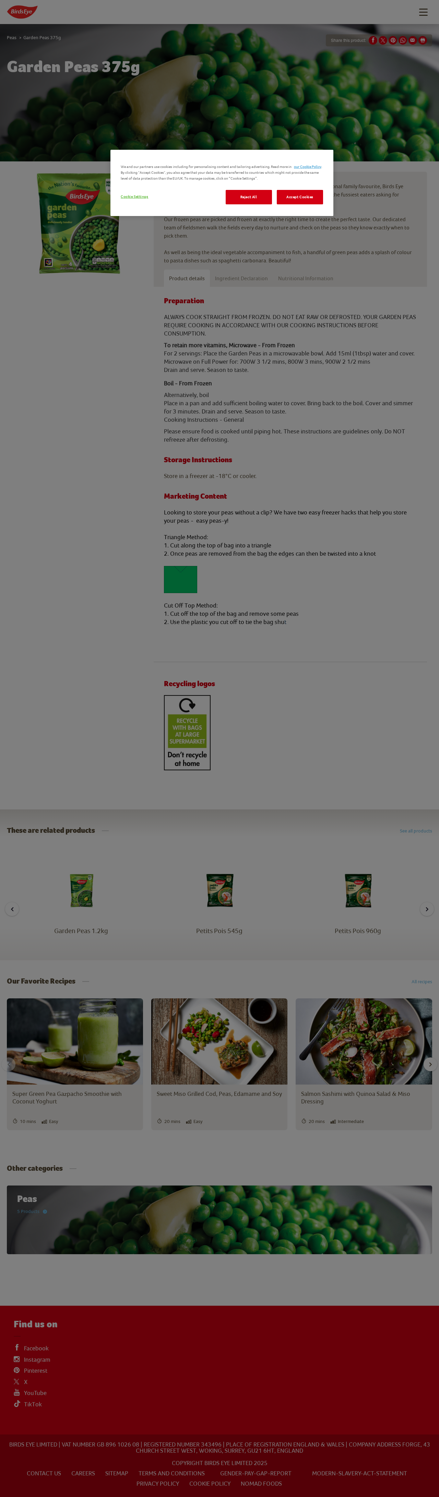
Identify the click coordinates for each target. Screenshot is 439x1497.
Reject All (248, 197)
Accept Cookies (299, 197)
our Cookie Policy (307, 167)
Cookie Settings (135, 196)
